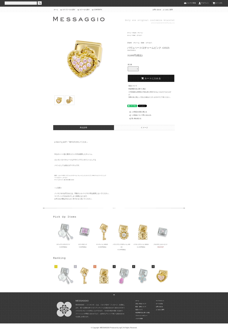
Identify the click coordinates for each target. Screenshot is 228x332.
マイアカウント (160, 300)
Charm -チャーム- (138, 32)
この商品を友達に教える (139, 112)
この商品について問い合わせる (141, 115)
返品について (132, 86)
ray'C (121, 328)
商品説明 (83, 127)
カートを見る (159, 303)
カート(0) (218, 3)
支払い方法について (140, 303)
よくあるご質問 (168, 9)
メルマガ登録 (191, 3)
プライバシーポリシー (141, 315)
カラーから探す (85, 9)
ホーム (56, 9)
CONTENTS (98, 9)
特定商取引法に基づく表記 (137, 89)
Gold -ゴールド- (137, 35)
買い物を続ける (136, 118)
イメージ (144, 127)
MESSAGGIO (105, 328)
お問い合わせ (157, 9)
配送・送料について (140, 306)
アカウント (205, 3)
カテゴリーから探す (68, 9)
